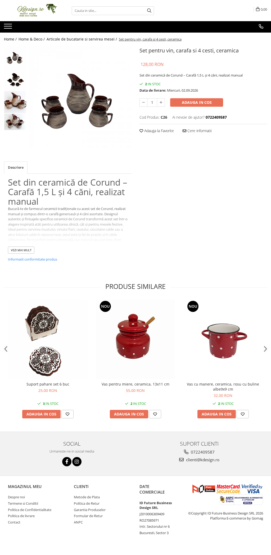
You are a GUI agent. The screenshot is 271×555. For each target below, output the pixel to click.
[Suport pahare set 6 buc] (48, 339)
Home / (11, 39)
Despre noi (16, 497)
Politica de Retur (87, 503)
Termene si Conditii (23, 503)
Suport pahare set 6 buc (47, 384)
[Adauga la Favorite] (67, 414)
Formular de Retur (88, 515)
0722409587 (202, 452)
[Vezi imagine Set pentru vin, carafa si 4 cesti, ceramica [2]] (15, 102)
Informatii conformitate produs (32, 259)
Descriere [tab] (16, 167)
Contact (14, 522)
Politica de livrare (21, 515)
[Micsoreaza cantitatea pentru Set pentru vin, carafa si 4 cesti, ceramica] (143, 102)
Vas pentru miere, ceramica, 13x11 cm (135, 384)
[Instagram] (77, 461)
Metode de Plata (87, 497)
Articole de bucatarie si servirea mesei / (82, 39)
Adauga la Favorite (158, 130)
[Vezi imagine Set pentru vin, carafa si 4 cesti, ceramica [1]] (15, 80)
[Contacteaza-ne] (261, 26)
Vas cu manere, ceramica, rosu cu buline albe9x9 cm (223, 387)
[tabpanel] (80, 97)
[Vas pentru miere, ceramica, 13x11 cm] (135, 339)
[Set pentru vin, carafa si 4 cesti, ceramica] (80, 97)
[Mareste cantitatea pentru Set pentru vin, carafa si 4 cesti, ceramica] (161, 102)
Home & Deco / (32, 39)
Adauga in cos (197, 102)
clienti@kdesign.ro (202, 459)
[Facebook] (66, 461)
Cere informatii (199, 130)
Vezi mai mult (21, 250)
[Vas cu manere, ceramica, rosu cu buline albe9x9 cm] (223, 339)
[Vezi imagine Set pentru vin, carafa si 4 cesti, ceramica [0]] (15, 57)
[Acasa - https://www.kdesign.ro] (30, 10)
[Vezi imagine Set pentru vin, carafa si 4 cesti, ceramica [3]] (15, 122)
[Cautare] (149, 10)
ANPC (78, 522)
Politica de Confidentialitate (29, 509)
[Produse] (8, 28)
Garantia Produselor (90, 509)
